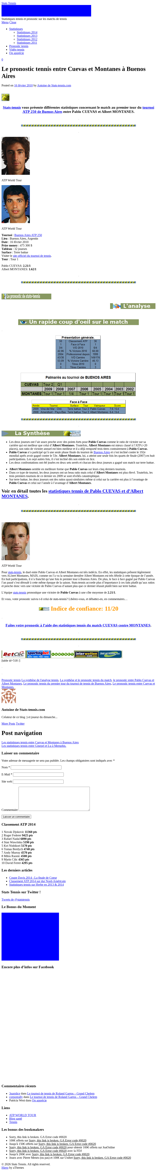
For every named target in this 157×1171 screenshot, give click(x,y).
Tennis (13, 1122)
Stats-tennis (12, 107)
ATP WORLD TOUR (22, 1115)
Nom (6, 767)
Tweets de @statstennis (16, 899)
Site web (7, 781)
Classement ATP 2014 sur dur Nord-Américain (37, 881)
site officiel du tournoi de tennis (32, 255)
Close (12, 22)
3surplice (14, 1093)
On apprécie (16, 53)
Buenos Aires (102, 452)
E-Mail (7, 774)
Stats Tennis (9, 3)
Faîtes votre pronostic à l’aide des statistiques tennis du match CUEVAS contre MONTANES (78, 625)
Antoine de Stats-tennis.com (54, 85)
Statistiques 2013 (27, 35)
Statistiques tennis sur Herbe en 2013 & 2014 (36, 884)
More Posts (8, 723)
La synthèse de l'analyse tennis (39, 680)
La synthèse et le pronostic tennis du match (86, 680)
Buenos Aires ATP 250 (28, 235)
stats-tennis (14, 572)
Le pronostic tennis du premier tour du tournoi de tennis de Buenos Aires (67, 683)
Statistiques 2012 (27, 39)
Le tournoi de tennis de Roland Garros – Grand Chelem (60, 1093)
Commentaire (10, 809)
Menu (5, 22)
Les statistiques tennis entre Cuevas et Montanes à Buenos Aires (40, 742)
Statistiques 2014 (27, 32)
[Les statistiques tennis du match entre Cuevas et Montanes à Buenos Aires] (132, 308)
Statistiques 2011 (27, 42)
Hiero (5, 1167)
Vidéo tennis (16, 49)
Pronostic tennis (18, 46)
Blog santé (15, 1118)
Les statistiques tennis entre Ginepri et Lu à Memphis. (34, 745)
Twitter (20, 723)
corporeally (16, 1097)
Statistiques (16, 28)
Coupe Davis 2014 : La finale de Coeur (33, 877)
